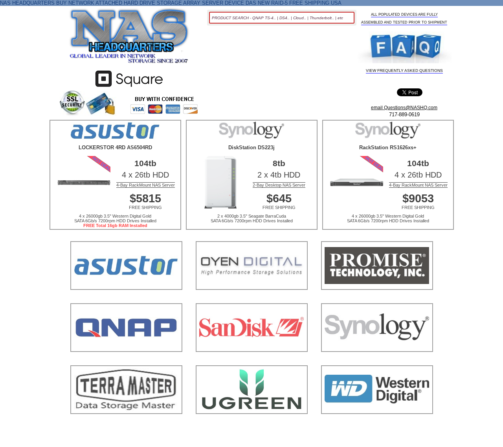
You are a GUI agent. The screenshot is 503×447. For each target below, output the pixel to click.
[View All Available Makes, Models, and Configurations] (129, 38)
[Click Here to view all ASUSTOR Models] (126, 299)
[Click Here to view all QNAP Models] (126, 361)
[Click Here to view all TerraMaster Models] (126, 423)
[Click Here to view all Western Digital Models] (377, 423)
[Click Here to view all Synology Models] (377, 361)
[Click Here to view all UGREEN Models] (252, 423)
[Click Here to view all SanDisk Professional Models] (252, 361)
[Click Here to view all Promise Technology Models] (377, 299)
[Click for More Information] (129, 87)
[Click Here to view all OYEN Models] (252, 299)
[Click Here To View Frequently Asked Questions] (404, 48)
